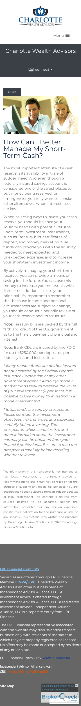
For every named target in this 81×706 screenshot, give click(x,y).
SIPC (31, 582)
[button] (61, 35)
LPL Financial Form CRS (19, 569)
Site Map (7, 686)
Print (12, 92)
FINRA (20, 582)
